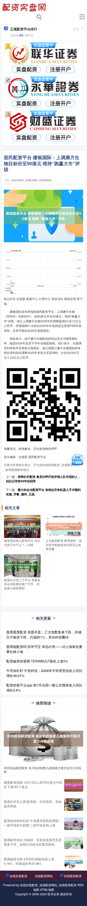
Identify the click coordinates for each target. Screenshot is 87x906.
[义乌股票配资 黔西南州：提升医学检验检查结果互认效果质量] (64, 526)
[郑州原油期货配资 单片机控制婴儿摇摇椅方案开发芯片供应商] (43, 738)
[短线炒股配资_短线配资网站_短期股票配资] (25, 7)
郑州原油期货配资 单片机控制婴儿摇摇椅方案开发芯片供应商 (43, 770)
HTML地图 (47, 889)
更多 (76, 29)
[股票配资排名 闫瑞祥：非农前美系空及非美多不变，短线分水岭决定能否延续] (73, 843)
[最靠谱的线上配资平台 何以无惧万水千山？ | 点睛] (22, 526)
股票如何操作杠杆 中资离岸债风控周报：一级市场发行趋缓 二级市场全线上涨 (33, 822)
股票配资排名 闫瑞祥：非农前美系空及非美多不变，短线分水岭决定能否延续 (33, 842)
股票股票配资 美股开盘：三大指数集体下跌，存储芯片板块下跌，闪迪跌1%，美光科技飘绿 (44, 635)
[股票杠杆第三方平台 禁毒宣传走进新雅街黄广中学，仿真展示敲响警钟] (22, 565)
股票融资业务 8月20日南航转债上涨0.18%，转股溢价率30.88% (29, 861)
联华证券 (53, 894)
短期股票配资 (73, 876)
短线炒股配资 (18, 876)
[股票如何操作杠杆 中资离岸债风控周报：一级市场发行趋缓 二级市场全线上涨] (73, 823)
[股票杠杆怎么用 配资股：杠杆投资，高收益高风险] (73, 804)
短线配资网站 (44, 876)
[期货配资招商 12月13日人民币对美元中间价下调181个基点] (73, 785)
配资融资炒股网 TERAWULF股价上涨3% (37, 661)
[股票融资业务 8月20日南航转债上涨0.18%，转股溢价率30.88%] (73, 862)
